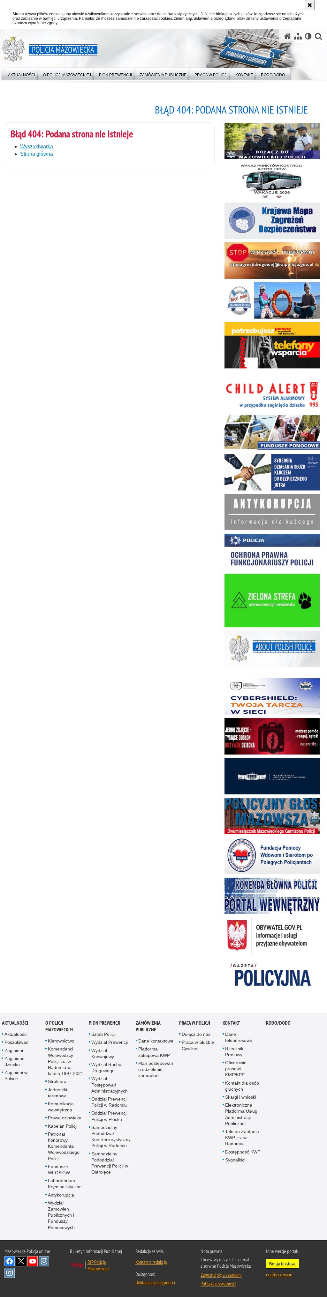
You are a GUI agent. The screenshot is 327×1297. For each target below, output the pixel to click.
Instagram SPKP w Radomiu (9, 1273)
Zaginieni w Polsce (15, 1075)
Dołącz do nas (196, 1034)
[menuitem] (21, 73)
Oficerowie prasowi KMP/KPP (236, 1068)
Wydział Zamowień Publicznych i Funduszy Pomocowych (61, 1215)
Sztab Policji (103, 1034)
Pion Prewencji (104, 1023)
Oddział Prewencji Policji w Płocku (109, 1116)
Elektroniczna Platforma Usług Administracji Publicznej (241, 1114)
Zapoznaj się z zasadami (221, 1274)
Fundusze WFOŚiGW (59, 1169)
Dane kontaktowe (155, 1040)
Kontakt (231, 1023)
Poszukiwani (16, 1042)
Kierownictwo (61, 1040)
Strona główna (36, 154)
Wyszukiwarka (36, 146)
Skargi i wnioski (240, 1097)
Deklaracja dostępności (155, 1282)
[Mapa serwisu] (298, 36)
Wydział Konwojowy (102, 1053)
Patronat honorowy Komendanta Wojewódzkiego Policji (64, 1146)
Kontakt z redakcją (151, 1262)
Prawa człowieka (64, 1117)
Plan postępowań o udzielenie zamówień (155, 1069)
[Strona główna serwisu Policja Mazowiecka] (287, 36)
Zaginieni (13, 1050)
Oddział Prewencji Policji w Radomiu (109, 1102)
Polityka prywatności (218, 1283)
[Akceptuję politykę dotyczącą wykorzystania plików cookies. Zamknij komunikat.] (310, 5)
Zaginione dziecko (14, 1061)
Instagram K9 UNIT (44, 1261)
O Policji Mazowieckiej (59, 1026)
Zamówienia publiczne (148, 1026)
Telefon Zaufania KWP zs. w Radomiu (242, 1137)
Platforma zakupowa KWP (154, 1051)
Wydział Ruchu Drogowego (106, 1067)
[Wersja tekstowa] (308, 36)
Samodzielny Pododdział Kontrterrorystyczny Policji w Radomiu (111, 1136)
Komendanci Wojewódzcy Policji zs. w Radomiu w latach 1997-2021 (65, 1061)
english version (279, 1274)
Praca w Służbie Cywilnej (198, 1045)
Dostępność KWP (242, 1151)
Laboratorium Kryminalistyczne (65, 1183)
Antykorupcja (61, 1195)
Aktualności (15, 1023)
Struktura (57, 1081)
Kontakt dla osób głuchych (242, 1086)
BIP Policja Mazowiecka (98, 1265)
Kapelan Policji (62, 1126)
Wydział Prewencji (109, 1042)
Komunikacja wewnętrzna (61, 1106)
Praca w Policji (194, 1023)
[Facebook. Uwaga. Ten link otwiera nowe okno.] (9, 1261)
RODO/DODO (278, 1023)
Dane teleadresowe (238, 1037)
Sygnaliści (235, 1159)
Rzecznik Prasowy (234, 1051)
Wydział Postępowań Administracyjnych (109, 1084)
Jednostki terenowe (57, 1092)
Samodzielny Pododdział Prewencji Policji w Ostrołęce (109, 1163)
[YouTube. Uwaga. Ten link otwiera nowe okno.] (32, 1261)
